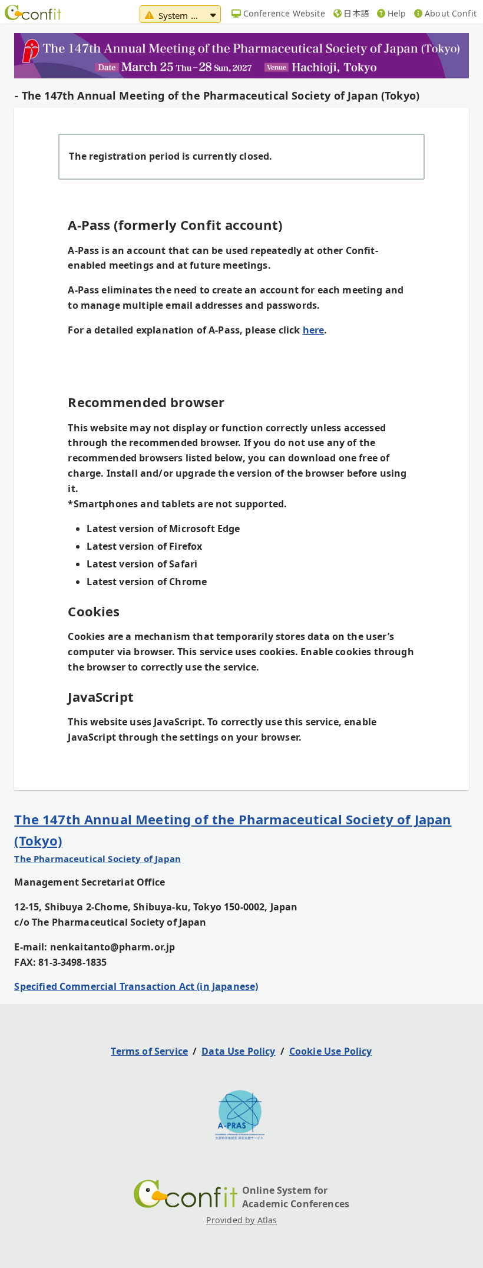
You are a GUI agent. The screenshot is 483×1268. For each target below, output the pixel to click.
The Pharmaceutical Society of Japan (97, 858)
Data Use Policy (238, 1051)
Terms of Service (149, 1051)
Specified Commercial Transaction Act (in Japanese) (136, 986)
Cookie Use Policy (330, 1051)
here (314, 329)
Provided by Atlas (241, 1220)
